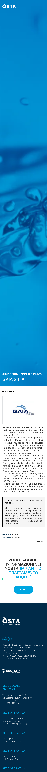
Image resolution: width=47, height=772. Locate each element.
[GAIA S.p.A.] (23, 410)
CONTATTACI (23, 589)
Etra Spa (15, 534)
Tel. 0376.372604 (10, 700)
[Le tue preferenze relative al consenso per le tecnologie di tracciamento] (2, 579)
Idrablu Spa (16, 537)
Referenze (25, 374)
